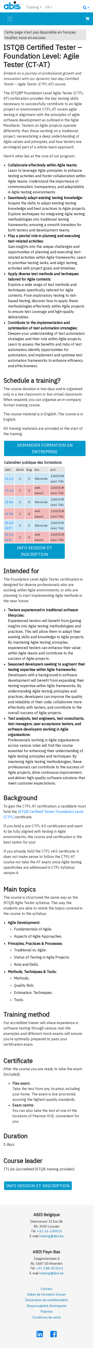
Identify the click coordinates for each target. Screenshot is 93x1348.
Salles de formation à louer (46, 1294)
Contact (46, 1289)
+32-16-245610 (49, 1231)
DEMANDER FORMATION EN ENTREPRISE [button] (45, 448)
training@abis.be (51, 1236)
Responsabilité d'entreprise (46, 1306)
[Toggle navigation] (10, 18)
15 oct (9, 479)
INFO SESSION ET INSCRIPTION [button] (34, 551)
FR (47, 7)
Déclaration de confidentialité (46, 1300)
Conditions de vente (46, 1317)
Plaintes (46, 1311)
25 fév (9, 502)
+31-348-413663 (49, 1268)
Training (32, 7)
